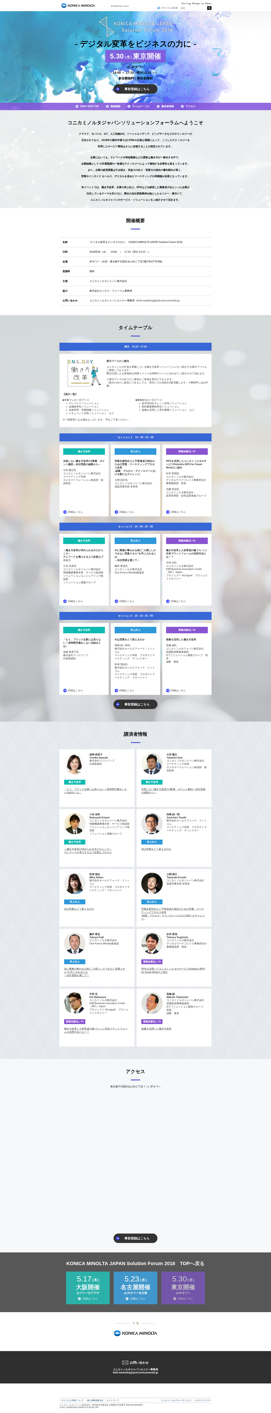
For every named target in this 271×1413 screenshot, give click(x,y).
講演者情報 (167, 106)
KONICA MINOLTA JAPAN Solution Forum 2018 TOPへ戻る (135, 1263)
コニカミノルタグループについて (176, 1400)
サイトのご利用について (72, 1400)
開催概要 (116, 106)
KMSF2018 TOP (89, 106)
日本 (176, 7)
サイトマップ (113, 1400)
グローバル (166, 7)
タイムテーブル (141, 106)
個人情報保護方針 (95, 1400)
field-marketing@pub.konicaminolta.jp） (159, 300)
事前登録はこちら (137, 89)
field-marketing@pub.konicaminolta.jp (135, 1372)
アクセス (191, 106)
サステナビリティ (203, 1400)
